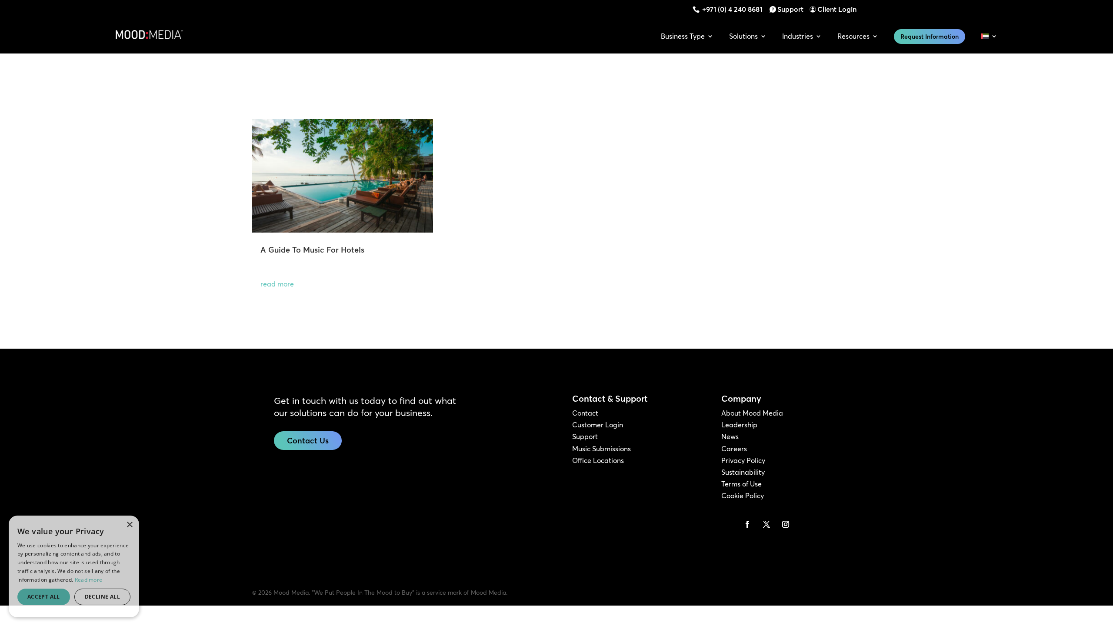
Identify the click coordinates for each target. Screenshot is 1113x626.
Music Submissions (601, 448)
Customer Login (597, 424)
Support (790, 9)
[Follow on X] (766, 524)
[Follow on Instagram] (786, 524)
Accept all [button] (43, 596)
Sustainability (743, 472)
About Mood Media (752, 413)
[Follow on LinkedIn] (728, 524)
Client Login (836, 9)
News (730, 436)
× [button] (129, 525)
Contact (585, 413)
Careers (734, 448)
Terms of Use (741, 483)
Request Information (929, 36)
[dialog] (74, 566)
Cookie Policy (742, 495)
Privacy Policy (743, 460)
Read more (89, 579)
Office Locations (598, 460)
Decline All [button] (102, 596)
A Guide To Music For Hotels (312, 250)
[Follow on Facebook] (747, 524)
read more (277, 284)
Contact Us (308, 441)
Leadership (739, 424)
